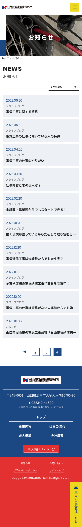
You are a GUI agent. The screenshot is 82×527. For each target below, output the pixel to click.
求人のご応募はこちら (76, 507)
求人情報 (25, 435)
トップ (5, 58)
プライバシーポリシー (25, 470)
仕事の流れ (57, 426)
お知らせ (25, 463)
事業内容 (25, 426)
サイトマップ (56, 470)
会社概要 (57, 435)
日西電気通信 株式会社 (40, 478)
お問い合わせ (56, 463)
